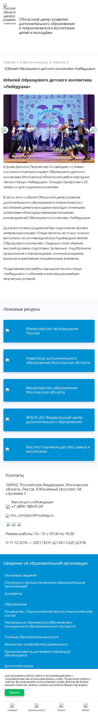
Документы (13, 593)
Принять (14, 692)
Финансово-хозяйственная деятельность (36, 644)
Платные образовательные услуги (32, 637)
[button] (4, 130)
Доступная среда (19, 666)
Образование (16, 604)
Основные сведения (21, 575)
